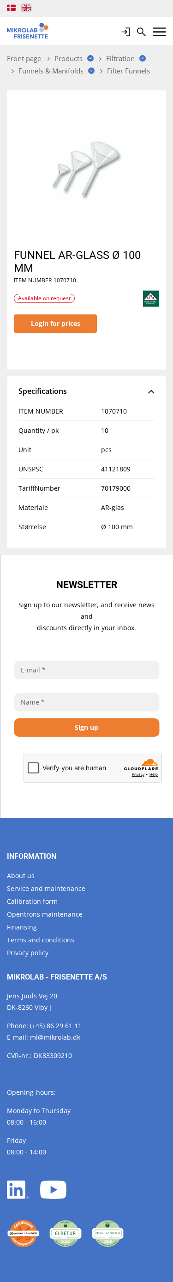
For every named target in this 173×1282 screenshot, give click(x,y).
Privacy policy (27, 952)
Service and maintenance (46, 888)
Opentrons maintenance (45, 914)
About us (21, 875)
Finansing (22, 927)
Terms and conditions (40, 939)
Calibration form (32, 901)
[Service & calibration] (23, 1233)
